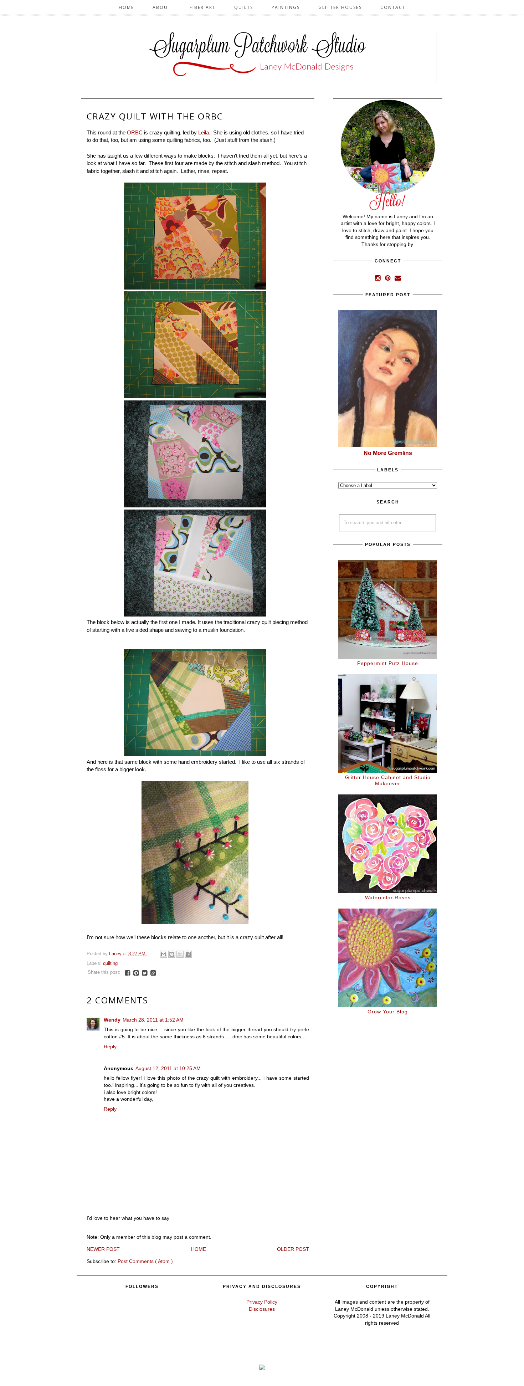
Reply (110, 1046)
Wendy (112, 1020)
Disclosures (262, 1309)
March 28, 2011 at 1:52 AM (153, 1020)
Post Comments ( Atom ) (145, 1261)
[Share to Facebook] (188, 954)
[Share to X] (180, 954)
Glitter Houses (340, 7)
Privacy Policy (261, 1302)
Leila (203, 132)
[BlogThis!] (171, 954)
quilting (110, 963)
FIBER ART (203, 7)
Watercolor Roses (388, 897)
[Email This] (163, 954)
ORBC (135, 132)
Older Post (293, 1249)
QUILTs (243, 7)
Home (126, 7)
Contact (393, 7)
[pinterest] (389, 278)
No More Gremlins (388, 453)
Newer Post (103, 1249)
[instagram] (379, 278)
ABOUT (162, 7)
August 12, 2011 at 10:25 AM (168, 1068)
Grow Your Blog (388, 1011)
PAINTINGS (286, 7)
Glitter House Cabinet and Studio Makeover (388, 780)
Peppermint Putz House (387, 663)
